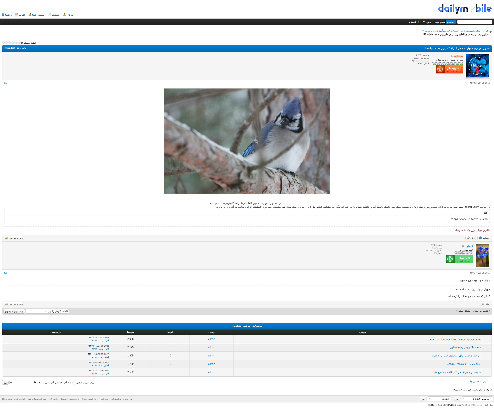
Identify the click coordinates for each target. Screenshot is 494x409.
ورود (428, 21)
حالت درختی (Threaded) (15, 48)
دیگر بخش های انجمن (470, 30)
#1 (5, 83)
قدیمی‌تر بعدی (480, 310)
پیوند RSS (7, 399)
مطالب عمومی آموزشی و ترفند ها (441, 30)
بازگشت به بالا (89, 399)
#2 (5, 273)
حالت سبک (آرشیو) (70, 399)
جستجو (55, 14)
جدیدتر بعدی (464, 310)
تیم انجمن (128, 399)
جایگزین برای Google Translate (464, 363)
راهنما (8, 14)
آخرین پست (103, 340)
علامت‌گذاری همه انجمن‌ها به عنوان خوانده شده (36, 399)
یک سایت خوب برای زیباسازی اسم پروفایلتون (456, 355)
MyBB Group (454, 405)
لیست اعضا (38, 14)
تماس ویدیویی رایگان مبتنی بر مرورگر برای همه (455, 339)
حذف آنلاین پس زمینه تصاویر (465, 347)
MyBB (431, 405)
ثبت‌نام (412, 21)
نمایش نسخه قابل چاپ (478, 381)
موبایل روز (487, 30)
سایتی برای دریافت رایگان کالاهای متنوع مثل (457, 372)
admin (211, 339)
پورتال (70, 14)
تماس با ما (116, 399)
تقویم (22, 14)
